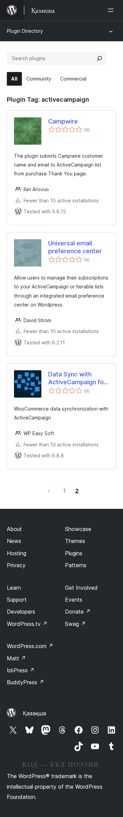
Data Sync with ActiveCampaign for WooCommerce (77, 378)
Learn (14, 587)
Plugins (73, 553)
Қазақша (34, 713)
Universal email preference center (75, 247)
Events (73, 599)
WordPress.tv (27, 623)
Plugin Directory (25, 31)
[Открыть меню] (112, 10)
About (14, 529)
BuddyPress (25, 682)
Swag (75, 623)
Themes (75, 541)
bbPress (21, 670)
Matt (16, 658)
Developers (21, 611)
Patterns (75, 565)
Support (17, 599)
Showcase (78, 529)
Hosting (16, 553)
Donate (78, 611)
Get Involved (81, 587)
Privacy (16, 565)
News (14, 541)
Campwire (63, 121)
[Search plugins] (99, 58)
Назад (49, 491)
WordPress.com (30, 646)
